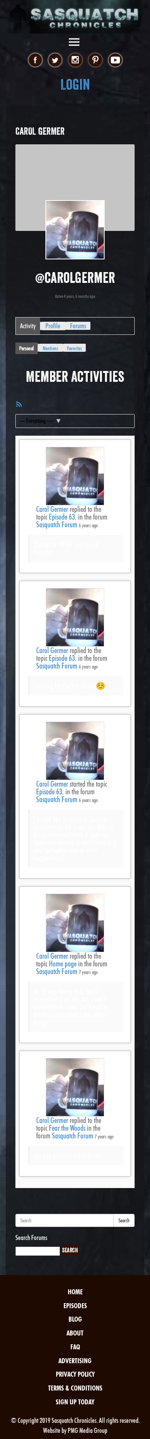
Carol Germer (52, 509)
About (75, 1333)
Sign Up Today (75, 1402)
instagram (75, 60)
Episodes (75, 1306)
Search (124, 1220)
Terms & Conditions (75, 1388)
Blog (75, 1319)
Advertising (75, 1361)
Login (75, 84)
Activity (28, 326)
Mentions (50, 348)
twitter (55, 60)
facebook (35, 60)
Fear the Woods (67, 1128)
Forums (78, 326)
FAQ (75, 1347)
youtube (115, 60)
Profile (52, 326)
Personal (26, 348)
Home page (63, 963)
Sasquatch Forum (56, 524)
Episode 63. (63, 516)
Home (75, 1292)
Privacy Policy (75, 1374)
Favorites (74, 348)
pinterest (95, 60)
